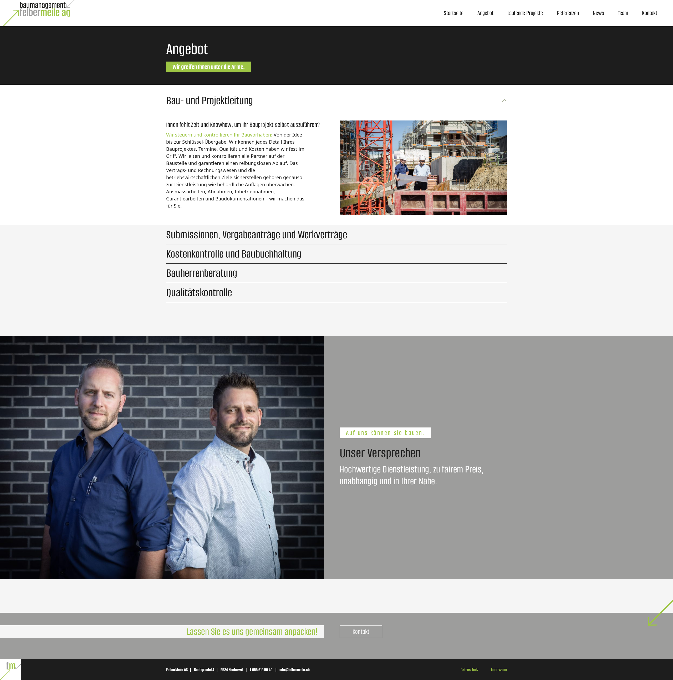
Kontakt (649, 13)
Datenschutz (469, 669)
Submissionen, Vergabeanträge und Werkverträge (256, 234)
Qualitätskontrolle (199, 292)
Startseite (453, 13)
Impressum (499, 669)
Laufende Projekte (525, 13)
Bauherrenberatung (201, 273)
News (598, 13)
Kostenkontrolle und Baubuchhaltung (233, 253)
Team (623, 13)
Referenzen (568, 13)
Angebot (485, 13)
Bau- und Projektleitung (209, 100)
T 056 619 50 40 (261, 669)
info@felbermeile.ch (294, 669)
